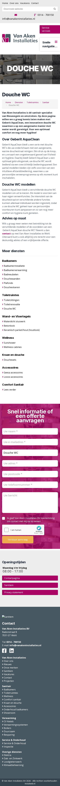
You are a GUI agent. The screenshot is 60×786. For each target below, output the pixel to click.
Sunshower (10, 342)
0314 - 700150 (46, 14)
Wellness (8, 337)
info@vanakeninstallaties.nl (18, 18)
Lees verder (10, 389)
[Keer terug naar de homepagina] (20, 38)
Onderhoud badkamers (16, 709)
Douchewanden (12, 278)
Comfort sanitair (12, 699)
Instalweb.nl (30, 783)
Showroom (9, 712)
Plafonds (8, 283)
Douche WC (10, 308)
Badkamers (9, 261)
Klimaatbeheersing (14, 765)
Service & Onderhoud (14, 740)
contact (6, 233)
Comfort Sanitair (13, 384)
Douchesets (10, 359)
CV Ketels (9, 721)
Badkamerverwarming (15, 270)
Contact (35, 3)
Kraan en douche (13, 354)
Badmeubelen (11, 274)
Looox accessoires (13, 376)
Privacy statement (13, 592)
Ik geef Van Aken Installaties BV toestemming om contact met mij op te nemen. (31, 520)
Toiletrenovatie (12, 304)
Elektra (7, 755)
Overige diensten (12, 751)
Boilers (7, 728)
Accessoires (10, 367)
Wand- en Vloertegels (16, 316)
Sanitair (6, 686)
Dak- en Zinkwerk (13, 758)
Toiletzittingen (11, 300)
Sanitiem (8, 585)
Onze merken (11, 667)
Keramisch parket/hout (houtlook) (22, 330)
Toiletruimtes (10, 295)
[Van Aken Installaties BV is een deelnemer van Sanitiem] (7, 616)
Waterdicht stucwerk (14, 321)
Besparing (9, 734)
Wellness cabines (13, 347)
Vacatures (25, 3)
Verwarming (9, 718)
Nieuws (8, 664)
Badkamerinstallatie (14, 265)
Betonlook (9, 325)
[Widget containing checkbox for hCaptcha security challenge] (23, 530)
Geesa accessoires (13, 372)
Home (5, 3)
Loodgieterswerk (13, 761)
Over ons (14, 3)
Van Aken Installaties (14, 657)
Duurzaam (9, 731)
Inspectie (8, 746)
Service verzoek (46, 29)
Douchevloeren (12, 287)
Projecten (9, 680)
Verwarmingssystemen (16, 724)
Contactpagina (12, 578)
